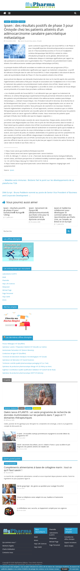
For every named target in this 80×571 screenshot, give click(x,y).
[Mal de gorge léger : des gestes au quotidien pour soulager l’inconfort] (9, 485)
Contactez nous (7, 552)
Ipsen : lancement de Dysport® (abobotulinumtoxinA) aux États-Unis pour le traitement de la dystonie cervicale (39, 214)
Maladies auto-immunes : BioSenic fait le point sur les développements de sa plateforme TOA (38, 181)
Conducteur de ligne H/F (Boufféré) (14, 353)
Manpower (6, 287)
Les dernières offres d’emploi (19, 337)
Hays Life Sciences (8, 284)
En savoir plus (74, 569)
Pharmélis (5, 280)
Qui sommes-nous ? (9, 542)
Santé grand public (10, 463)
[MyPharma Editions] (4, 13)
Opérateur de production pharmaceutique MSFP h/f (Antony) (22, 373)
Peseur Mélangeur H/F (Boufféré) (13, 344)
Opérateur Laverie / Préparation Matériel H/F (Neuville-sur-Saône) (24, 347)
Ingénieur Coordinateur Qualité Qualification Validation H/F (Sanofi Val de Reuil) (29, 370)
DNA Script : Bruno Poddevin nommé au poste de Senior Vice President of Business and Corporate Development (39, 194)
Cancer (7, 22)
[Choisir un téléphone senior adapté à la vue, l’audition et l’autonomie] (9, 496)
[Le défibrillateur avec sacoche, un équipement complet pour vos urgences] (9, 507)
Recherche (37, 408)
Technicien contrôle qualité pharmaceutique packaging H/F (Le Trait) (25, 363)
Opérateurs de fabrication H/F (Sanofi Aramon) (18, 360)
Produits (21, 22)
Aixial (4, 277)
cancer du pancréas (26, 41)
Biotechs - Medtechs (11, 408)
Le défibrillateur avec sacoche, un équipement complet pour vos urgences (42, 508)
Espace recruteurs (70, 542)
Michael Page (6, 290)
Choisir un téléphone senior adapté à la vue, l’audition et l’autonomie (40, 497)
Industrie (14, 22)
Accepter (65, 569)
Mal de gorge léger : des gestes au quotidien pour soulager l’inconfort (40, 486)
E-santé (21, 408)
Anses (4, 300)
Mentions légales (8, 546)
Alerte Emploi (68, 546)
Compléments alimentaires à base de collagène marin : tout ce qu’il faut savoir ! (38, 469)
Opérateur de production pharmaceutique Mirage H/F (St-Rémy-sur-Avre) (27, 366)
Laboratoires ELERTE (9, 274)
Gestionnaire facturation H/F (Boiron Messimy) (18, 350)
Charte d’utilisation (8, 549)
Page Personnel (7, 293)
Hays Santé (6, 297)
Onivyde (39, 41)
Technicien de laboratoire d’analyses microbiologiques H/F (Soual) (24, 357)
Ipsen (34, 41)
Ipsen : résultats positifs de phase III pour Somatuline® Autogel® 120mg (14, 211)
